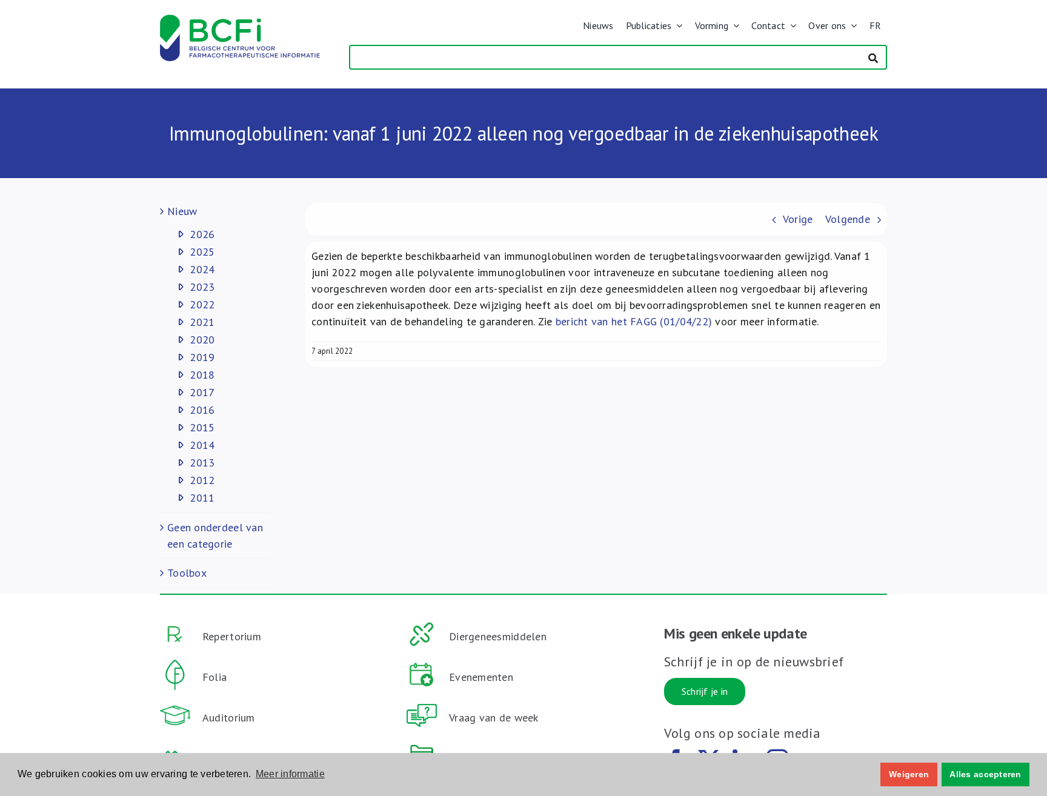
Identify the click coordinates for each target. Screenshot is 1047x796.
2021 (202, 322)
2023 (202, 287)
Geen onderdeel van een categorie (215, 535)
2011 (202, 498)
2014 (202, 445)
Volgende (847, 219)
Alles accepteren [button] (985, 774)
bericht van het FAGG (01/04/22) (634, 321)
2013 (202, 462)
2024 (202, 269)
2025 (202, 252)
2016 (202, 410)
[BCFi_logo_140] (240, 20)
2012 (202, 480)
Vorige (798, 219)
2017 (202, 392)
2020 (202, 340)
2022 (202, 304)
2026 (202, 234)
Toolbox (187, 573)
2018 (202, 375)
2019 (202, 357)
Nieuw (182, 211)
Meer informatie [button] (290, 774)
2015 (202, 427)
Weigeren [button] (909, 774)
